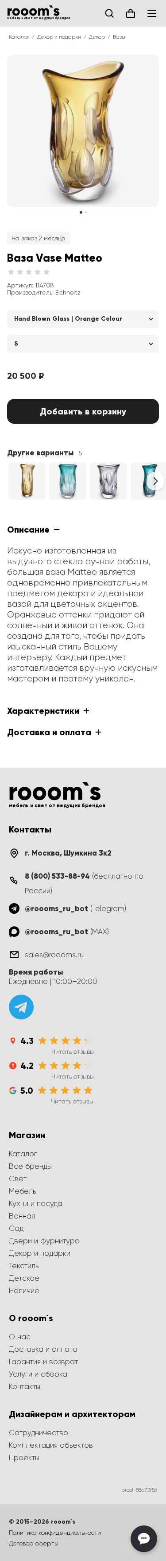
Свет (18, 1178)
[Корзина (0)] (130, 13)
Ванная (22, 1215)
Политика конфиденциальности (55, 1532)
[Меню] (152, 13)
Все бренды (30, 1166)
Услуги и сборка (38, 1374)
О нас (20, 1336)
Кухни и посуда (35, 1203)
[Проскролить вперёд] (155, 481)
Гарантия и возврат (43, 1361)
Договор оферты (33, 1543)
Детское (24, 1278)
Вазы (119, 37)
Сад (16, 1228)
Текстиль (24, 1265)
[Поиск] (109, 13)
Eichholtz (68, 292)
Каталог (19, 37)
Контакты (24, 1386)
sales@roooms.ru (54, 954)
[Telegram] (21, 1007)
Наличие (24, 1290)
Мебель (22, 1191)
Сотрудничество (38, 1432)
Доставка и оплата (43, 1349)
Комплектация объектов (51, 1445)
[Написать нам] (144, 1538)
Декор (97, 37)
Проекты (24, 1457)
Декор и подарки (59, 37)
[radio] (11, 272)
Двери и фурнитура (44, 1240)
